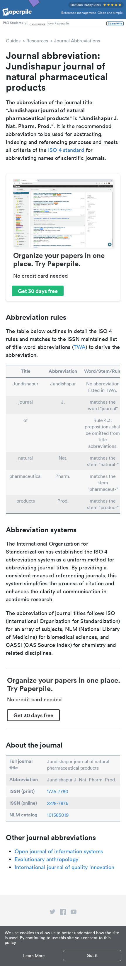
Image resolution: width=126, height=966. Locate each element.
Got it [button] (92, 955)
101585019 (58, 815)
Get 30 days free (38, 290)
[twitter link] (52, 913)
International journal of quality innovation (65, 867)
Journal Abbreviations (77, 41)
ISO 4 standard (66, 150)
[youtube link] (73, 913)
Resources (37, 41)
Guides (13, 41)
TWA (80, 347)
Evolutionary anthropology (46, 859)
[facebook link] (63, 913)
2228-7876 (57, 803)
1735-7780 (57, 791)
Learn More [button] (34, 955)
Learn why (115, 23)
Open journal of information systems (59, 851)
